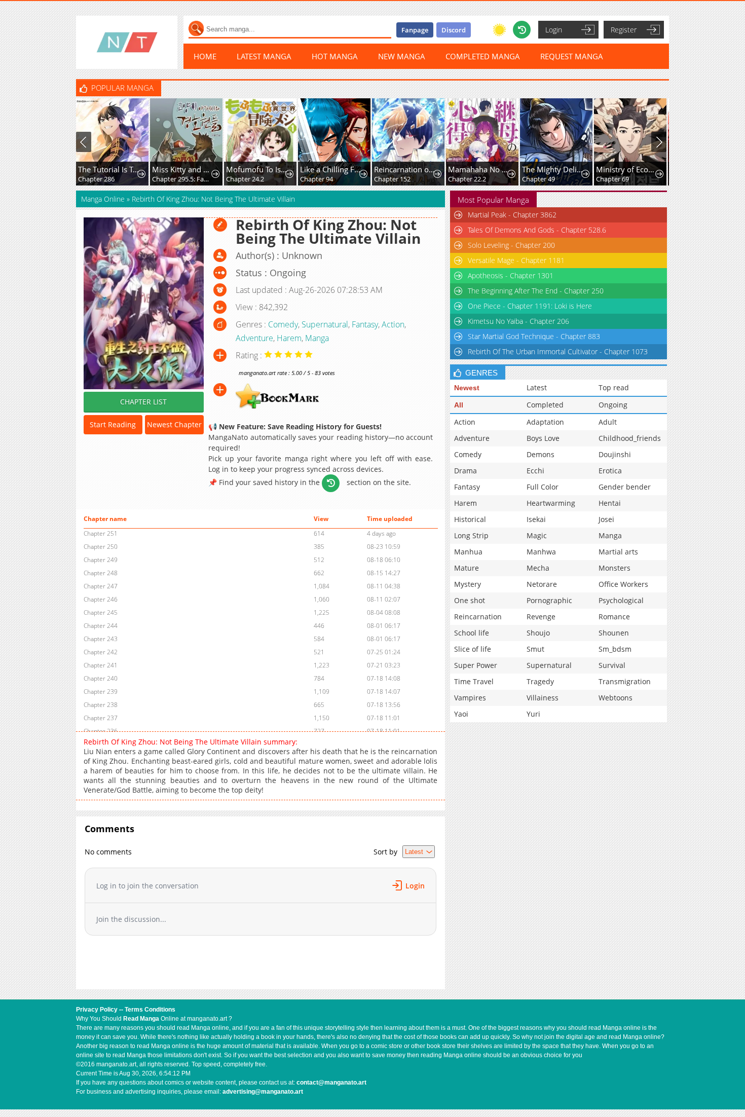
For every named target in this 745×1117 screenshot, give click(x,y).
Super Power (475, 665)
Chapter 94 (316, 178)
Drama (465, 470)
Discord (453, 29)
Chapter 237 (101, 718)
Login (553, 29)
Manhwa (541, 551)
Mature (466, 568)
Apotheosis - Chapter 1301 (510, 275)
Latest (537, 387)
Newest (466, 388)
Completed (545, 404)
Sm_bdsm (615, 649)
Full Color (542, 487)
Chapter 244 (101, 625)
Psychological (621, 600)
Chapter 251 (101, 533)
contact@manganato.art (331, 1082)
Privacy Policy (97, 1009)
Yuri (533, 714)
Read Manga (141, 1018)
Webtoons (615, 697)
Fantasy (365, 324)
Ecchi (535, 470)
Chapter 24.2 (245, 178)
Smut (535, 649)
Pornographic (549, 600)
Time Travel (474, 681)
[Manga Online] (126, 42)
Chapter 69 (612, 178)
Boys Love (543, 438)
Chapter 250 (101, 546)
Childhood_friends (630, 438)
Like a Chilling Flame (330, 169)
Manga (317, 338)
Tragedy (540, 681)
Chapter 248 (101, 573)
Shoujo (538, 633)
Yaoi (461, 714)
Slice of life (472, 649)
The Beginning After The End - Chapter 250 (536, 290)
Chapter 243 (101, 639)
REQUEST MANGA (571, 56)
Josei (606, 519)
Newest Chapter (174, 424)
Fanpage (414, 29)
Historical (470, 519)
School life (471, 633)
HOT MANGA (335, 56)
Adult (608, 422)
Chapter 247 (101, 586)
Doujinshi (615, 454)
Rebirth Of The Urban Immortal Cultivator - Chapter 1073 (558, 351)
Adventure (254, 338)
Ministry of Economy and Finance (626, 169)
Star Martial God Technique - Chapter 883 (534, 336)
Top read (614, 387)
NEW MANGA (401, 56)
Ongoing (613, 404)
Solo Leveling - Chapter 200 (511, 245)
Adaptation (545, 422)
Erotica (610, 470)
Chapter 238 (101, 704)
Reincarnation (478, 616)
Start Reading (113, 424)
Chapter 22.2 (467, 178)
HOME (205, 56)
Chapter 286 (96, 178)
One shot (469, 600)
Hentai (610, 503)
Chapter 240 (101, 678)
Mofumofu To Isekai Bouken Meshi (256, 169)
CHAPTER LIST (143, 401)
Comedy (283, 324)
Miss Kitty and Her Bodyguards (182, 169)
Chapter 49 (538, 178)
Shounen (614, 633)
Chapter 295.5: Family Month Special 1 (182, 178)
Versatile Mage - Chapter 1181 (516, 260)
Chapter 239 (101, 691)
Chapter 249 (101, 559)
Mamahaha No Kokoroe (478, 169)
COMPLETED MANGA (482, 56)
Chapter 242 (101, 652)
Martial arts (618, 551)
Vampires (470, 697)
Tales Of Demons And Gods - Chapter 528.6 (537, 230)
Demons (540, 454)
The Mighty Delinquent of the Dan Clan (552, 169)
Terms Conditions (150, 1009)
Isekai (536, 519)
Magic (537, 535)
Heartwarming (551, 503)
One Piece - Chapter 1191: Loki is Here (530, 306)
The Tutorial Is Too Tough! (108, 169)
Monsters (614, 568)
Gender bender (625, 487)
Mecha (538, 568)
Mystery (467, 584)
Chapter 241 (101, 665)
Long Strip (471, 535)
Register (624, 29)
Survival (612, 665)
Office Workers (623, 584)
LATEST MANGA (264, 56)
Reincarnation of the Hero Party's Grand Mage (404, 169)
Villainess (542, 697)
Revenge (541, 616)
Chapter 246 (101, 599)
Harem (289, 338)
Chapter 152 (392, 178)
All (458, 405)
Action (393, 324)
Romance (614, 616)
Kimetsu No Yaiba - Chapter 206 (518, 321)
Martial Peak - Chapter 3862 (512, 214)
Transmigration (625, 681)
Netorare (542, 584)
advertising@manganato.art (262, 1091)
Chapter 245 (101, 612)
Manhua (468, 551)
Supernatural (325, 324)
